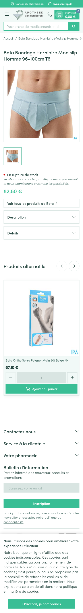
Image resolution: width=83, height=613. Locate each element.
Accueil (9, 38)
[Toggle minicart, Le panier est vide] (59, 15)
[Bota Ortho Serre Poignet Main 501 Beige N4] (41, 318)
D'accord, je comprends (41, 603)
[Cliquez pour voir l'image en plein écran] (41, 104)
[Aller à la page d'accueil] (29, 14)
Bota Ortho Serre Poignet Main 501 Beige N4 (37, 360)
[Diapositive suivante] (74, 266)
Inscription (41, 503)
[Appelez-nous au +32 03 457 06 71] (49, 14)
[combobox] (36, 26)
